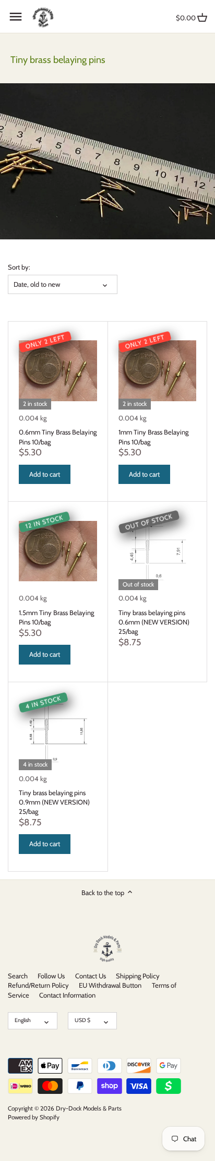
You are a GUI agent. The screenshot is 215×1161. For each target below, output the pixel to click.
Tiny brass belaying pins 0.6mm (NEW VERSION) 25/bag (153, 621)
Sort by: (19, 267)
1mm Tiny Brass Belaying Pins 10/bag (153, 436)
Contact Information (67, 995)
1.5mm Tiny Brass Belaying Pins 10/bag (56, 617)
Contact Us (90, 976)
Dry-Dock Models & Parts (89, 1108)
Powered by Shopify (33, 1117)
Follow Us (51, 976)
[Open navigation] (15, 16)
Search (18, 976)
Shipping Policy (138, 976)
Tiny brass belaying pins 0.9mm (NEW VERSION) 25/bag (54, 801)
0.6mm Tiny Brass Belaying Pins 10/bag (58, 436)
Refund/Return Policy (38, 985)
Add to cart (44, 474)
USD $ (82, 1020)
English (23, 1020)
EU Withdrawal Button (110, 985)
